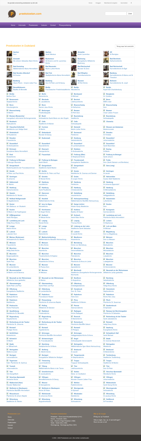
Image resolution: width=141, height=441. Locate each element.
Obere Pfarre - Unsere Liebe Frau (25, 82)
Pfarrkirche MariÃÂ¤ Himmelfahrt (50, 334)
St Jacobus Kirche (109, 395)
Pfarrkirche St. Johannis (18, 323)
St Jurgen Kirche (77, 177)
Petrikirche (76, 133)
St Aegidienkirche (16, 199)
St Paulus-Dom (44, 266)
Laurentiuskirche (44, 361)
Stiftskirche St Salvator (47, 306)
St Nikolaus (43, 271)
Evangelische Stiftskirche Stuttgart (51, 356)
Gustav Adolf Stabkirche (111, 177)
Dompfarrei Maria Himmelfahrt (17, 150)
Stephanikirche (109, 290)
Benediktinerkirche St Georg (48, 378)
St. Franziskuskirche (46, 339)
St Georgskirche (44, 383)
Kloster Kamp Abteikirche (80, 205)
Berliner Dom (11, 95)
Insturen (44, 25)
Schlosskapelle (109, 117)
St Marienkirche (76, 317)
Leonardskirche (12, 356)
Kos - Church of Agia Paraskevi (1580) (63, 421)
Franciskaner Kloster (46, 295)
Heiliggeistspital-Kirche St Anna (82, 334)
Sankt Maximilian (109, 144)
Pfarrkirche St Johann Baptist (17, 395)
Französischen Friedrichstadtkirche (57, 88)
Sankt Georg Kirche (110, 383)
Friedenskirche (44, 312)
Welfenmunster (12, 350)
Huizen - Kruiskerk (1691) (59, 419)
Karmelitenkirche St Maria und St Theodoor (121, 75)
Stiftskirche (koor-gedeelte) (19, 279)
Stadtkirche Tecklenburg (111, 356)
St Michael (76, 95)
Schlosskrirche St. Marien (15, 238)
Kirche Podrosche (13, 306)
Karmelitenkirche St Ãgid (118, 67)
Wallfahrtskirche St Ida (46, 199)
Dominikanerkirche (84, 74)
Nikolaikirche (75, 88)
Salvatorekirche (76, 139)
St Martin (43, 128)
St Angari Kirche (45, 210)
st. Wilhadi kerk (12, 345)
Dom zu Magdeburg (110, 233)
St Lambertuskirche (78, 144)
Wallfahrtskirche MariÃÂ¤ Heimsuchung (84, 199)
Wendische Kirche (112, 372)
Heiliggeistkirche (109, 194)
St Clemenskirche (109, 266)
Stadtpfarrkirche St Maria (47, 345)
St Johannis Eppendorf (111, 183)
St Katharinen (78, 106)
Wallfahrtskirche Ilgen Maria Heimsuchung (85, 345)
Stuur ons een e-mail (100, 422)
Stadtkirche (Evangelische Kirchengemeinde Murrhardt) (86, 272)
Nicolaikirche (45, 205)
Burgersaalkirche (12, 255)
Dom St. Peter (76, 290)
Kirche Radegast (77, 312)
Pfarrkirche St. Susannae (112, 301)
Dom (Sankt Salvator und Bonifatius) (116, 161)
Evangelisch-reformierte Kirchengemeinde (21, 117)
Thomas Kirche (76, 222)
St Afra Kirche (43, 244)
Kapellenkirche (44, 328)
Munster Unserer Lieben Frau (81, 378)
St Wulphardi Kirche (78, 155)
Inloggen (98, 3)
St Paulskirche (13, 133)
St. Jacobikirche (44, 100)
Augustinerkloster (45, 400)
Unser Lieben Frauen (110, 111)
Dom (16, 53)
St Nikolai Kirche (44, 216)
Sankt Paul (12, 260)
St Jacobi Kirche (76, 233)
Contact (53, 25)
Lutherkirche (109, 199)
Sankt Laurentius (83, 53)
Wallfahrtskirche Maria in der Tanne (51, 367)
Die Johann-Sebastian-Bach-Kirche (25, 60)
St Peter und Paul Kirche (15, 172)
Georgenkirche (44, 150)
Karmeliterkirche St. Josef (119, 82)
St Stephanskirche (77, 356)
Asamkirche (44, 249)
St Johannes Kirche (45, 395)
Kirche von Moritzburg (78, 244)
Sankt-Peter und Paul (46, 284)
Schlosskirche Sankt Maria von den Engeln (54, 117)
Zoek (130, 13)
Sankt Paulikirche (45, 188)
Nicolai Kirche (43, 222)
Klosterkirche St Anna (46, 260)
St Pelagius (75, 328)
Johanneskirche (108, 139)
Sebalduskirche (108, 279)
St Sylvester (109, 306)
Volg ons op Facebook (101, 417)
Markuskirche (12, 122)
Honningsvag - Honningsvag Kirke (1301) (64, 425)
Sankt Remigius (13, 216)
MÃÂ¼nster (107, 100)
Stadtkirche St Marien (46, 122)
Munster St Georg (45, 133)
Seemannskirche (77, 306)
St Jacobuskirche (46, 372)
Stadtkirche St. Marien (14, 400)
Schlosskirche (110, 389)
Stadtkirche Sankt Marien (47, 166)
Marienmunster (113, 128)
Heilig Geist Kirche (13, 249)
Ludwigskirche (108, 260)
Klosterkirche (11, 155)
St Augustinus (76, 279)
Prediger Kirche (12, 328)
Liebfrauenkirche (77, 100)
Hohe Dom (76, 295)
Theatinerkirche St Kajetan (48, 255)
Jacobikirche (44, 183)
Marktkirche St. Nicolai (14, 194)
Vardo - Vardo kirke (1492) (59, 423)
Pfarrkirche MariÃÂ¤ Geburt (80, 323)
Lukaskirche (108, 255)
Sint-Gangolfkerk (12, 372)
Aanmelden (124, 3)
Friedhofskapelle (44, 111)
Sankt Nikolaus (50, 53)
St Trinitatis (107, 133)
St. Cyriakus (108, 95)
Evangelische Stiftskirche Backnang (86, 61)
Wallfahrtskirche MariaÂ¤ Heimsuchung (52, 238)
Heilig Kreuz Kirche (15, 222)
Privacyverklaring (65, 25)
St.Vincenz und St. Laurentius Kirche (55, 61)
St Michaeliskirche (109, 188)
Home (90, 3)
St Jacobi (108, 172)
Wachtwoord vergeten (110, 3)
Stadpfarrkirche (12, 100)
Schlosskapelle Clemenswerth (81, 339)
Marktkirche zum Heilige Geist (17, 128)
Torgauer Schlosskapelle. (80, 361)
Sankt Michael (111, 334)
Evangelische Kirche (110, 328)
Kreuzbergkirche (12, 106)
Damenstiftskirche (77, 249)
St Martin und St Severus (15, 271)
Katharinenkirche (116, 60)
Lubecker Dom (12, 233)
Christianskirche (76, 188)
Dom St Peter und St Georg (55, 82)
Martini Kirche (11, 227)
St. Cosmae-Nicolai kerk (111, 339)
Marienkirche (43, 95)
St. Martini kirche (45, 350)
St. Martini (12, 183)
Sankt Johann (112, 155)
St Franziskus (108, 400)
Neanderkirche (44, 144)
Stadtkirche (77, 117)
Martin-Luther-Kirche (52, 67)
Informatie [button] (22, 25)
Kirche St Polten (49, 389)
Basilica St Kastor (77, 210)
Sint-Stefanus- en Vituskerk (16, 205)
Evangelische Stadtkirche (80, 161)
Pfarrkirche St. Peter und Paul (49, 172)
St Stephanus (108, 222)
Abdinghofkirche (12, 295)
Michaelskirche (108, 249)
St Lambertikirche (13, 266)
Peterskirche (76, 255)
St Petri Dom (75, 111)
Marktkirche (44, 194)
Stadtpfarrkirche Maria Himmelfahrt (57, 74)
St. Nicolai (43, 227)
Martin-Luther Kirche (78, 128)
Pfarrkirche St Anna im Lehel (81, 260)
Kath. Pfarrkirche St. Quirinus (17, 361)
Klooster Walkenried (15, 383)
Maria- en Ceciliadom (78, 372)
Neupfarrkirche (13, 317)
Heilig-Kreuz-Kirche (110, 284)
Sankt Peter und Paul (14, 284)
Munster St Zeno (84, 67)
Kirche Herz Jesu (109, 295)
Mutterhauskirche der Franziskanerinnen (21, 166)
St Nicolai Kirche (44, 177)
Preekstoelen (33, 25)
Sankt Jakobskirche (114, 317)
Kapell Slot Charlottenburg (112, 88)
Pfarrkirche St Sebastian (115, 312)
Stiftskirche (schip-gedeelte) (115, 271)
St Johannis (12, 177)
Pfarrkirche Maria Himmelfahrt (113, 216)
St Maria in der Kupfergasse (16, 210)
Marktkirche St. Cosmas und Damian (84, 172)
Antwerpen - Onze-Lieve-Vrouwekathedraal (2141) (66, 417)
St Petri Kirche (83, 82)
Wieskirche (109, 345)
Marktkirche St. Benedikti (15, 312)
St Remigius (114, 53)
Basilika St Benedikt (20, 88)
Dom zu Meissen (109, 238)
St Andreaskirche (13, 144)
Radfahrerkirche (76, 383)
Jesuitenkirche (76, 194)
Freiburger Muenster (16, 161)
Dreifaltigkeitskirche (78, 284)
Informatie (11, 420)
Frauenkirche (11, 139)
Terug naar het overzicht (125, 46)
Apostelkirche (75, 266)
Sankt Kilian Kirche (77, 216)
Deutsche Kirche (16, 378)
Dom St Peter (45, 317)
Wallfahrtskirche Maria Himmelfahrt (25, 67)
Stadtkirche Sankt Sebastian (81, 227)
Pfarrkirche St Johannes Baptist (50, 301)
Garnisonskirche (109, 210)
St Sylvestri (77, 389)
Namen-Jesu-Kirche (46, 106)
